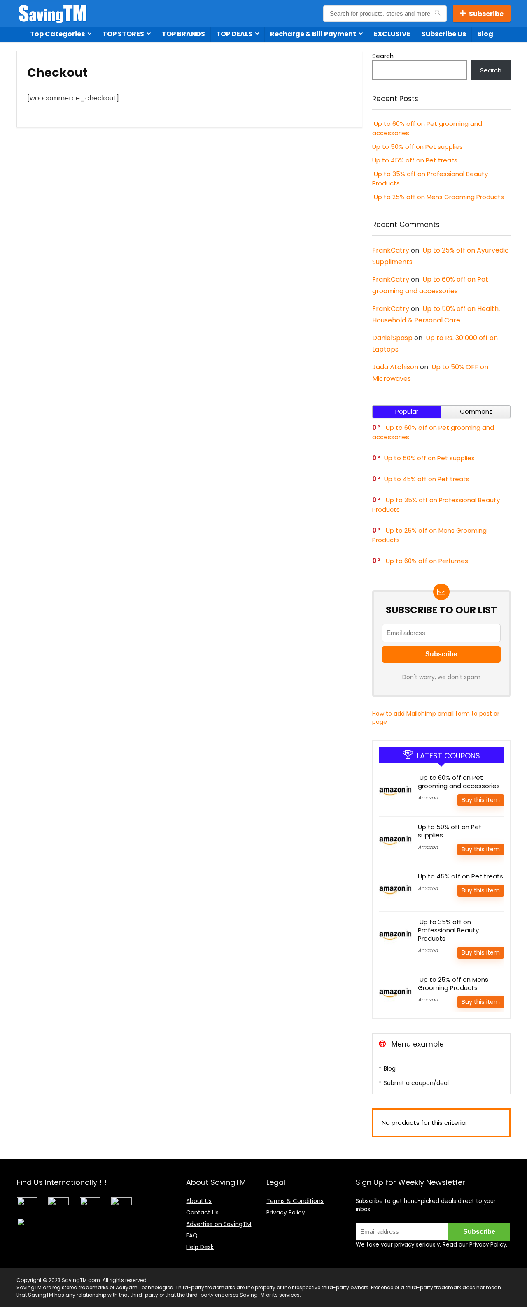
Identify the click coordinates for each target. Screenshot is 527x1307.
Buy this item (481, 800)
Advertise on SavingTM (218, 1224)
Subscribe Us (444, 34)
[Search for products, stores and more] (437, 13)
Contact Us (202, 1212)
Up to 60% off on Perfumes (426, 560)
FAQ (192, 1235)
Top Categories (57, 34)
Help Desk (200, 1247)
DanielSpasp (392, 338)
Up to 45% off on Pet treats (414, 160)
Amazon (428, 797)
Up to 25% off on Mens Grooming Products (438, 196)
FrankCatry (390, 250)
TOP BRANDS (183, 34)
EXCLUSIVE (392, 34)
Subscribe (486, 14)
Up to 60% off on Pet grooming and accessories (459, 781)
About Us (199, 1201)
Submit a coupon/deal (416, 1083)
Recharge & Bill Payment (313, 34)
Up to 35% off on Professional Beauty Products (448, 930)
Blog (485, 34)
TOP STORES (123, 34)
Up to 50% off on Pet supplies (417, 146)
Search (383, 55)
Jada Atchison (395, 367)
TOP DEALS (234, 34)
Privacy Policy (285, 1212)
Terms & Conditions (295, 1201)
